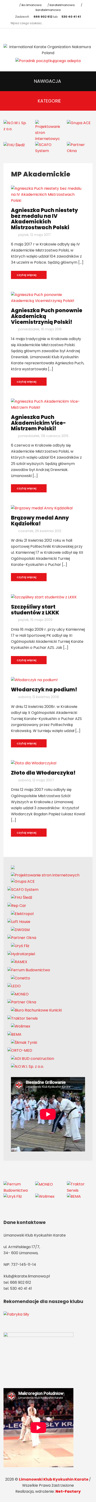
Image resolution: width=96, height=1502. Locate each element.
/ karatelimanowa (61, 5)
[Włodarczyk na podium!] (34, 680)
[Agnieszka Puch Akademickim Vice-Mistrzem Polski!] (48, 404)
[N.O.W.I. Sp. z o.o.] (15, 125)
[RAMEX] (19, 962)
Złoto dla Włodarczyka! (43, 772)
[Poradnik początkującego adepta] (48, 60)
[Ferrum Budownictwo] (28, 969)
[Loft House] (18, 921)
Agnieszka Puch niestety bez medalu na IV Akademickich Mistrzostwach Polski (44, 218)
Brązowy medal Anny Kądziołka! (40, 520)
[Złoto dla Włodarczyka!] (34, 763)
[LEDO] (14, 986)
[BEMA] (14, 1034)
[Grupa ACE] (79, 123)
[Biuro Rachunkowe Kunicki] (36, 1010)
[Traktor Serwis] (22, 1018)
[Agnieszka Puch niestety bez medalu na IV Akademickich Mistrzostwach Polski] (48, 194)
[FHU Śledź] (14, 144)
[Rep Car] (16, 905)
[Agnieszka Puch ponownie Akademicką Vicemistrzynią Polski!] (48, 297)
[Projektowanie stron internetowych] (47, 130)
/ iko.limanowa (30, 5)
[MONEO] (20, 994)
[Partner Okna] (79, 147)
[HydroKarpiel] (21, 953)
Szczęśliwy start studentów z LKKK (35, 609)
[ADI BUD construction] (32, 1058)
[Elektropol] (22, 913)
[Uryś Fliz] (20, 945)
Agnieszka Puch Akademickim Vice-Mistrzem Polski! (38, 422)
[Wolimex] (20, 1026)
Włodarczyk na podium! (44, 689)
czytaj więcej (27, 275)
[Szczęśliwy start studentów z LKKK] (44, 597)
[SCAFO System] (47, 147)
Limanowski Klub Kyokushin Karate (54, 1479)
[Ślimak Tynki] (24, 1042)
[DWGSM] (20, 929)
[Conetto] (20, 978)
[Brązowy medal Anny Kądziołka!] (42, 508)
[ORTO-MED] (19, 1050)
